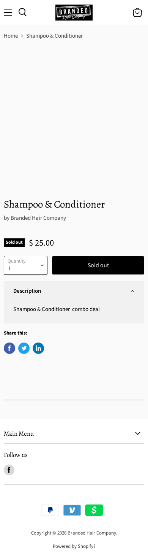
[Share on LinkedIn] (38, 348)
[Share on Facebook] (9, 348)
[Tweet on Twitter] (24, 348)
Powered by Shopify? (74, 546)
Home (11, 36)
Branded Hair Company (38, 218)
